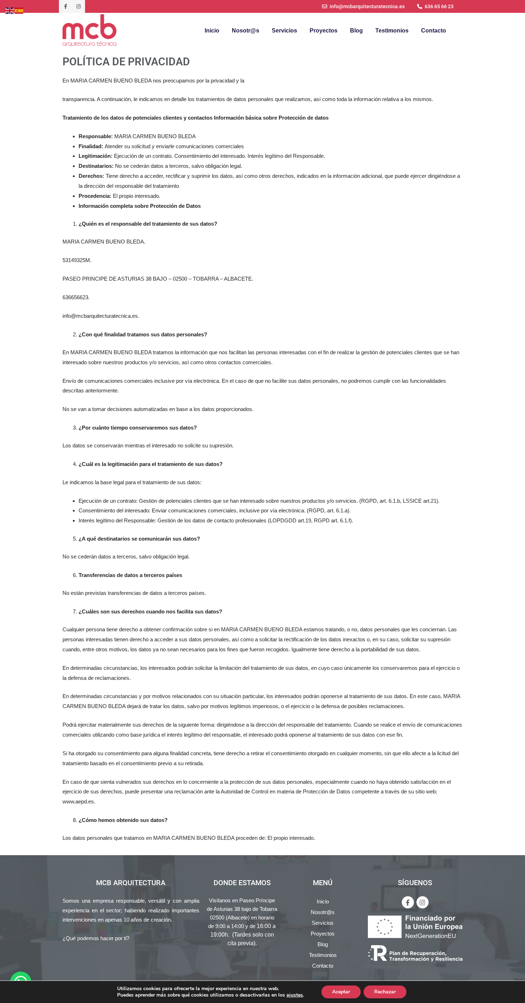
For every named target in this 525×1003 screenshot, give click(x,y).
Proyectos (324, 30)
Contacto (433, 30)
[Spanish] (19, 10)
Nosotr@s (245, 30)
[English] (10, 10)
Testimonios (392, 30)
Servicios (284, 30)
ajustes (294, 995)
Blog (356, 30)
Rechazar (385, 991)
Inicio (212, 30)
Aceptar (341, 991)
